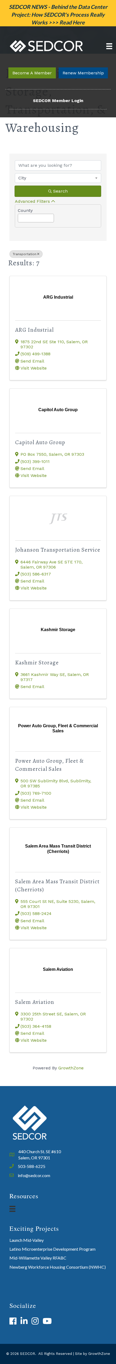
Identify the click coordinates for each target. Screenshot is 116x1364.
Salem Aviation (34, 1002)
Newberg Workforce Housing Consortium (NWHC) (57, 1266)
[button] (32, 72)
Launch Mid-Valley (26, 1240)
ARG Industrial (34, 330)
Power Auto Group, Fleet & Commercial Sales (49, 764)
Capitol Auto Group (40, 442)
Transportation (24, 254)
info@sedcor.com (34, 1175)
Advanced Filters (32, 201)
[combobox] (58, 178)
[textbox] (19, 216)
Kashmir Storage (37, 662)
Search (60, 191)
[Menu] (109, 46)
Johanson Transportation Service (57, 549)
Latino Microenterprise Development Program (52, 1248)
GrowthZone (71, 1067)
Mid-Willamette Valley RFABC (37, 1257)
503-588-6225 (31, 1166)
